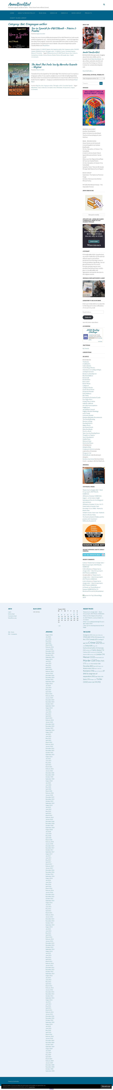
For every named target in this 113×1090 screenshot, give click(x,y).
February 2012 (50, 988)
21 (71, 618)
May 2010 (48, 1030)
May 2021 (48, 762)
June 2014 (48, 931)
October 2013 (49, 947)
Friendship (93, 652)
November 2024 (50, 677)
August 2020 (49, 781)
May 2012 (48, 981)
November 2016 (50, 872)
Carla (84, 563)
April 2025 (48, 667)
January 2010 (49, 1038)
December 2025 (50, 651)
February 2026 (50, 647)
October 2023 (49, 704)
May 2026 (48, 641)
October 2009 (49, 1044)
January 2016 (49, 892)
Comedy (93, 639)
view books (100, 341)
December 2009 (50, 1040)
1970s (93, 637)
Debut (88, 646)
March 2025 (49, 669)
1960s (86, 637)
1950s (100, 635)
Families (41, 55)
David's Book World (88, 389)
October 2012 (49, 971)
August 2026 (49, 635)
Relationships (88, 668)
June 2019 (48, 809)
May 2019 (48, 811)
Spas (68, 55)
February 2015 (50, 915)
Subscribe (88, 317)
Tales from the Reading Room (91, 433)
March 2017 (49, 864)
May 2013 (48, 957)
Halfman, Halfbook (88, 403)
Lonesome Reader (88, 415)
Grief (99, 652)
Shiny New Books (96, 59)
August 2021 (49, 756)
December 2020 (50, 773)
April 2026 (48, 643)
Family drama (98, 650)
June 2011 (48, 1004)
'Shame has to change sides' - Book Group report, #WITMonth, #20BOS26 (93, 492)
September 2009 (50, 1046)
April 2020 (48, 789)
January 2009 (49, 1063)
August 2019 (49, 805)
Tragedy (72, 55)
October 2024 (49, 679)
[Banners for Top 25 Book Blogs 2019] (94, 597)
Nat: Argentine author (56, 49)
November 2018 (50, 823)
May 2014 (48, 933)
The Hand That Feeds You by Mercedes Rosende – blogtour (54, 66)
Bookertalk (86, 377)
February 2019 (50, 817)
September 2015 (50, 900)
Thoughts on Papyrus (89, 435)
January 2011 (49, 1014)
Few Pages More (87, 399)
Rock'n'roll (97, 668)
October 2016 (49, 874)
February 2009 (50, 1061)
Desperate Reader (88, 391)
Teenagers (93, 679)
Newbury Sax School (88, 459)
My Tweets (86, 348)
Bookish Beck (86, 379)
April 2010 (48, 1032)
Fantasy (86, 652)
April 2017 (48, 862)
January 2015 (49, 917)
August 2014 (49, 927)
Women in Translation (36, 53)
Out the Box (16, 1081)
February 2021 (50, 768)
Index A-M (53, 13)
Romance (88, 671)
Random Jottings (87, 421)
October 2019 (49, 801)
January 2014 (49, 941)
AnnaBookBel (19, 4)
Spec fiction (99, 676)
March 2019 (49, 815)
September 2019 (50, 803)
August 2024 (49, 683)
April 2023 (48, 716)
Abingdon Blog (87, 447)
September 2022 (50, 730)
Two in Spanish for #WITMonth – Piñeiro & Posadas (53, 30)
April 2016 (48, 886)
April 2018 (48, 837)
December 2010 (50, 1016)
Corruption (50, 87)
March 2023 (49, 718)
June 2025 (48, 663)
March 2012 (49, 985)
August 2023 (49, 708)
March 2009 (49, 1058)
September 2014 (50, 925)
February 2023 (50, 720)
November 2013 (50, 945)
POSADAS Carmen (40, 51)
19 (65, 618)
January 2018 (49, 844)
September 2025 (50, 657)
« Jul (59, 625)
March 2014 (49, 937)
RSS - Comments (12, 634)
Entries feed (11, 614)
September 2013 (50, 949)
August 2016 (49, 878)
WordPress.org (12, 618)
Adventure (100, 637)
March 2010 (49, 1034)
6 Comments (34, 89)
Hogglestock (86, 407)
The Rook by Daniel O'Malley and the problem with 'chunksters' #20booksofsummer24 (93, 519)
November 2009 (50, 1042)
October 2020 (49, 777)
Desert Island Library (18, 18)
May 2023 (48, 714)
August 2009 (49, 1048)
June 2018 (48, 833)
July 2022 (48, 734)
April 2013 (48, 959)
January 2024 (49, 698)
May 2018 (48, 835)
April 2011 (48, 1008)
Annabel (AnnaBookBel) (91, 52)
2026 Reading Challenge (93, 331)
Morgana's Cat (87, 453)
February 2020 (50, 793)
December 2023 (50, 700)
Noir (88, 663)
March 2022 (49, 742)
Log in (9, 612)
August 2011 (49, 1000)
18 (62, 618)
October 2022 (49, 728)
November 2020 (50, 775)
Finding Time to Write (89, 401)
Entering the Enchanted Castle (91, 397)
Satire (96, 671)
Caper (39, 87)
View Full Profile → (88, 71)
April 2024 (48, 691)
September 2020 (50, 779)
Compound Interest (88, 449)
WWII (91, 682)
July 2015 (48, 904)
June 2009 (48, 1052)
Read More (46, 45)
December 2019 (50, 797)
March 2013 (49, 961)
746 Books (86, 362)
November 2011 (50, 994)
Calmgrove (86, 385)
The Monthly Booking (89, 419)
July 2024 (48, 685)
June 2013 (48, 955)
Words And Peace (88, 443)
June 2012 (48, 979)
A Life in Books (87, 366)
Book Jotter (86, 381)
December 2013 (50, 943)
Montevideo (59, 87)
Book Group (76, 13)
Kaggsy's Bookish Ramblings (90, 411)
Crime (95, 642)
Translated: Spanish (70, 51)
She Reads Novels (88, 427)
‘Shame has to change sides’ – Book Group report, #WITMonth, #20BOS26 (94, 564)
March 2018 (49, 839)
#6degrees (87, 635)
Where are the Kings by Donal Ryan (92, 616)
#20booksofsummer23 (52, 53)
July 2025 (48, 661)
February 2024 (50, 695)
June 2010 (48, 1028)
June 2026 (48, 639)
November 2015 (50, 896)
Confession (44, 87)
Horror (86, 654)
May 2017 (48, 860)
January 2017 (49, 868)
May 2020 (48, 787)
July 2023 (48, 710)
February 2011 (50, 1012)
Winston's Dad (87, 441)
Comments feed (12, 616)
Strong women (66, 87)
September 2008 (50, 1071)
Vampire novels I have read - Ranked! (93, 512)
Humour (93, 654)
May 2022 (48, 738)
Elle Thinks (86, 395)
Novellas (88, 666)
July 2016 (48, 880)
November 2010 (50, 1018)
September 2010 (50, 1022)
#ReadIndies (34, 87)
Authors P (38, 49)
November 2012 (50, 969)
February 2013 (50, 963)
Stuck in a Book (87, 431)
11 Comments (34, 57)
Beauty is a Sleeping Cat (89, 373)
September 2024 (50, 681)
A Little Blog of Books (89, 367)
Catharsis (75, 53)
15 (74, 616)
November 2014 (50, 921)
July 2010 (48, 1026)
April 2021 (48, 764)
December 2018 (50, 821)
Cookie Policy (32, 1087)
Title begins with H (57, 85)
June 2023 (48, 712)
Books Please (86, 383)
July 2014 (48, 929)
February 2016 (50, 890)
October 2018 (49, 825)
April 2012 (48, 983)
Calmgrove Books (88, 387)
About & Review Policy (26, 13)
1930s (94, 635)
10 (59, 616)
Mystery (58, 55)
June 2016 (48, 882)
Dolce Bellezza (87, 393)
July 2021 (48, 758)
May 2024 (48, 689)
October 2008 (49, 1069)
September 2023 (50, 706)
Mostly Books (86, 455)
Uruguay (73, 87)
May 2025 (48, 665)
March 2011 (49, 1010)
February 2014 (50, 939)
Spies (86, 679)
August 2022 (49, 732)
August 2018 (49, 829)
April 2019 (48, 813)
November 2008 (50, 1067)
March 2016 (49, 888)
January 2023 (49, 722)
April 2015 (48, 910)
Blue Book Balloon (88, 375)
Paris (95, 666)
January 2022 (49, 746)
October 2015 (49, 898)
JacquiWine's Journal (89, 409)
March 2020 (49, 791)
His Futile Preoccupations (90, 405)
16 (77, 616)
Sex (101, 671)
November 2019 (50, 799)
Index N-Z (64, 13)
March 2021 (49, 766)
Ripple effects (87, 425)
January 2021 (49, 771)
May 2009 (48, 1054)
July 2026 (48, 637)
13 (68, 616)
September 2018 (50, 827)
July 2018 (48, 831)
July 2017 (48, 856)
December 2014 (50, 919)
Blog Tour (38, 85)
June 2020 (48, 785)
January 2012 (49, 990)
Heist (54, 87)
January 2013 (49, 965)
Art (86, 639)
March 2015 (49, 912)
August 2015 (49, 902)
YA (98, 682)
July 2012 (48, 977)
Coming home (34, 55)
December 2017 (50, 846)
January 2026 (49, 649)
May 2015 (48, 908)
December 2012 (50, 967)
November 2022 (50, 726)
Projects (88, 13)
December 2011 (50, 992)
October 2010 (49, 1020)
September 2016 (50, 876)
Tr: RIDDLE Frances (60, 51)
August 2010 (49, 1024)
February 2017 (50, 866)
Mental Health (99, 657)
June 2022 (48, 736)
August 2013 (49, 951)
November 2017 (50, 848)
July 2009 (48, 1050)
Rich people (63, 55)
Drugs (95, 645)
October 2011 (49, 996)
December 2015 (50, 894)
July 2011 (48, 1002)
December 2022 (50, 724)
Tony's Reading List (88, 437)
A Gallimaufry (86, 364)
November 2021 (50, 750)
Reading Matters (88, 423)
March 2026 (49, 645)
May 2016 (48, 884)
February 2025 (50, 671)
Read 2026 (42, 13)
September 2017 (50, 852)
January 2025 (49, 673)
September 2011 (50, 998)
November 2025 (50, 653)
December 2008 (50, 1065)
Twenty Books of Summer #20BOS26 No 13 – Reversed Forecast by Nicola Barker (93, 589)
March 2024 (49, 693)
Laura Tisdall (86, 413)
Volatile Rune (86, 439)
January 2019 (49, 819)
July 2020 (48, 783)
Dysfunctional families (90, 648)
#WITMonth (62, 53)
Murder (54, 55)
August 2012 (49, 975)
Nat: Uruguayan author (68, 49)
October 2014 (49, 923)
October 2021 (49, 752)
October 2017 (49, 850)
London (100, 654)
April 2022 (48, 740)
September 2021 (50, 754)
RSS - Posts (11, 632)
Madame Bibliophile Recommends (92, 417)
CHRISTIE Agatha (45, 49)
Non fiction (95, 663)
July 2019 (48, 807)
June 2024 (48, 687)
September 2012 (50, 973)
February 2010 (50, 1036)
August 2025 (49, 659)
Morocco (49, 55)
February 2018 (50, 841)
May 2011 (48, 1006)
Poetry (101, 666)
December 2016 (50, 870)
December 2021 (50, 748)
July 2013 (48, 953)
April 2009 (48, 1056)
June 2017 (48, 858)
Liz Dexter (86, 587)
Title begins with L (49, 51)
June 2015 (48, 906)
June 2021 (48, 760)
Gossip (45, 55)
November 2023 (50, 702)
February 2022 (50, 744)
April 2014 (48, 935)
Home (12, 13)
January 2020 (49, 795)
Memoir (89, 657)
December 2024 (50, 675)
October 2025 (49, 655)
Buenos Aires (69, 53)
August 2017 (49, 854)
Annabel (90, 335)
